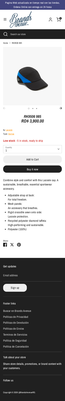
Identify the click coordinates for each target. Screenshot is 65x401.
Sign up (15, 288)
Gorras (11, 133)
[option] (32, 76)
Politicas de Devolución (16, 323)
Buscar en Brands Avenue (17, 311)
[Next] (60, 108)
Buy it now (32, 169)
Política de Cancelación (16, 346)
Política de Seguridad (15, 341)
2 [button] (32, 108)
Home (5, 43)
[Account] (50, 18)
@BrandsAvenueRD (26, 392)
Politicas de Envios (13, 329)
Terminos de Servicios (15, 335)
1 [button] (29, 108)
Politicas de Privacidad (15, 317)
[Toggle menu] (5, 19)
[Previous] (4, 108)
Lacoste (9, 129)
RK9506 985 (17, 43)
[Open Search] (5, 34)
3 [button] (36, 108)
